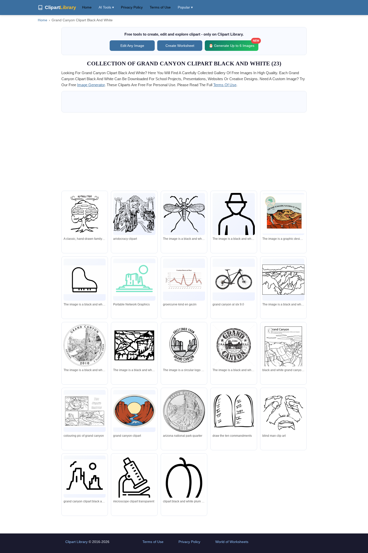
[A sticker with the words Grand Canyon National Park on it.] (283, 214)
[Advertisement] (184, 152)
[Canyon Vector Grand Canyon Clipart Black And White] (85, 476)
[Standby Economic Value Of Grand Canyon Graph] (184, 280)
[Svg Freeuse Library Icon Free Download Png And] (184, 485)
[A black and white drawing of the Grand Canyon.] (85, 345)
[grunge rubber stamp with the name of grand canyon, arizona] (234, 346)
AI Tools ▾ (106, 7)
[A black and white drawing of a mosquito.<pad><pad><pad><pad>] (184, 214)
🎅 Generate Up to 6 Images (233, 44)
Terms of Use (160, 7)
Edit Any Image (132, 46)
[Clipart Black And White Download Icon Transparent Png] (134, 481)
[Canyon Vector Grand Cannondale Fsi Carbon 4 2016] (234, 279)
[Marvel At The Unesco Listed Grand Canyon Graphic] (134, 279)
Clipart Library (76, 542)
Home (87, 7)
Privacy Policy (132, 7)
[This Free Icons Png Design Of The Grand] (134, 214)
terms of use (224, 85)
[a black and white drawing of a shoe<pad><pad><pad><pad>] (85, 279)
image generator (91, 85)
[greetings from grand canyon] (184, 345)
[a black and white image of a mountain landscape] (134, 345)
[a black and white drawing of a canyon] (283, 280)
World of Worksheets (231, 542)
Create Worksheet (179, 46)
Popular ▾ (185, 7)
